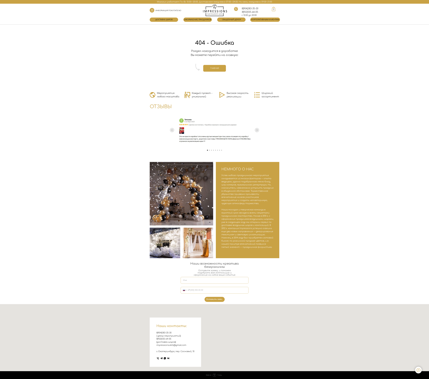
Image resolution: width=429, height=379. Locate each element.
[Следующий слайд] (257, 130)
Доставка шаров (164, 20)
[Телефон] (158, 358)
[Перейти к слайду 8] (221, 150)
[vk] (168, 358)
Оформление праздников (197, 20)
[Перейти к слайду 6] (217, 150)
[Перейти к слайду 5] (215, 150)
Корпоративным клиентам (265, 20)
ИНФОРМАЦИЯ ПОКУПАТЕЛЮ (168, 11)
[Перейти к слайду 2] (209, 150)
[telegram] (161, 358)
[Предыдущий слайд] (172, 130)
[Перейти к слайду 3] (211, 150)
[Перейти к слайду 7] (219, 150)
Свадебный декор (231, 20)
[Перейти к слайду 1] (207, 150)
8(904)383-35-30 (250, 8)
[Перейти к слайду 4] (213, 150)
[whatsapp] (164, 358)
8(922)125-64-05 (250, 12)
